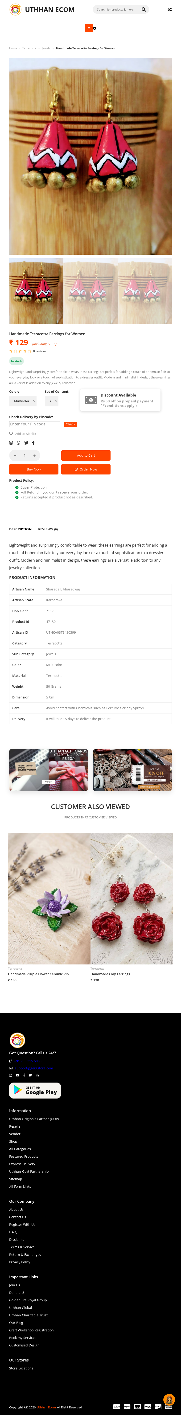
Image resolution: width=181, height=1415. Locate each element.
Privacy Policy (19, 1262)
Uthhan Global (20, 1307)
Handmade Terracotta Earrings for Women (85, 48)
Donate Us (17, 1292)
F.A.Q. (13, 1232)
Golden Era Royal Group (28, 1300)
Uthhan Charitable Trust (28, 1315)
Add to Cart (86, 455)
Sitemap (15, 1179)
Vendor (15, 1134)
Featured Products (23, 1156)
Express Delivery (22, 1164)
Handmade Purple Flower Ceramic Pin (38, 974)
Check (70, 424)
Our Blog (16, 1322)
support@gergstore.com (34, 1068)
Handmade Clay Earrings (110, 974)
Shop (13, 1141)
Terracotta (29, 48)
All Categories (20, 1149)
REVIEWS (48, 529)
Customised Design (24, 1345)
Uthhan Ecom (46, 1407)
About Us (16, 1209)
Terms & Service (22, 1247)
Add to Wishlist (25, 434)
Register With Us (22, 1224)
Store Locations (21, 1368)
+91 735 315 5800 (27, 1061)
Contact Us (17, 1217)
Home (13, 48)
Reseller (15, 1126)
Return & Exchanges (25, 1254)
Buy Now (34, 469)
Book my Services (22, 1337)
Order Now (87, 469)
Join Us (14, 1285)
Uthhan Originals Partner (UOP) (34, 1119)
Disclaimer (17, 1239)
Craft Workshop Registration (31, 1330)
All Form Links (20, 1186)
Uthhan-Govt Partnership (29, 1171)
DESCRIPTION (20, 529)
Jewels (46, 48)
